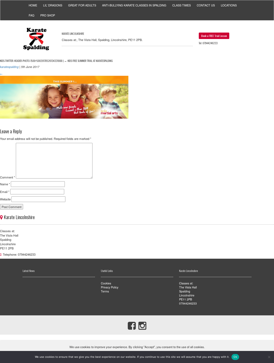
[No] (269, 357)
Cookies (106, 283)
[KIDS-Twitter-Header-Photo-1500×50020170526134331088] (64, 121)
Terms (105, 291)
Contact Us (206, 5)
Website (5, 199)
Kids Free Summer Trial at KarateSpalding (88, 60)
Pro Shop (47, 15)
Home (33, 5)
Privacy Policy (109, 287)
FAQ (31, 15)
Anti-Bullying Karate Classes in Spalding (134, 5)
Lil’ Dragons (52, 5)
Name (5, 184)
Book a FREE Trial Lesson (214, 36)
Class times (181, 5)
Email (4, 192)
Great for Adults (82, 5)
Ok (235, 356)
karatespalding (9, 67)
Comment (7, 177)
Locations (229, 5)
